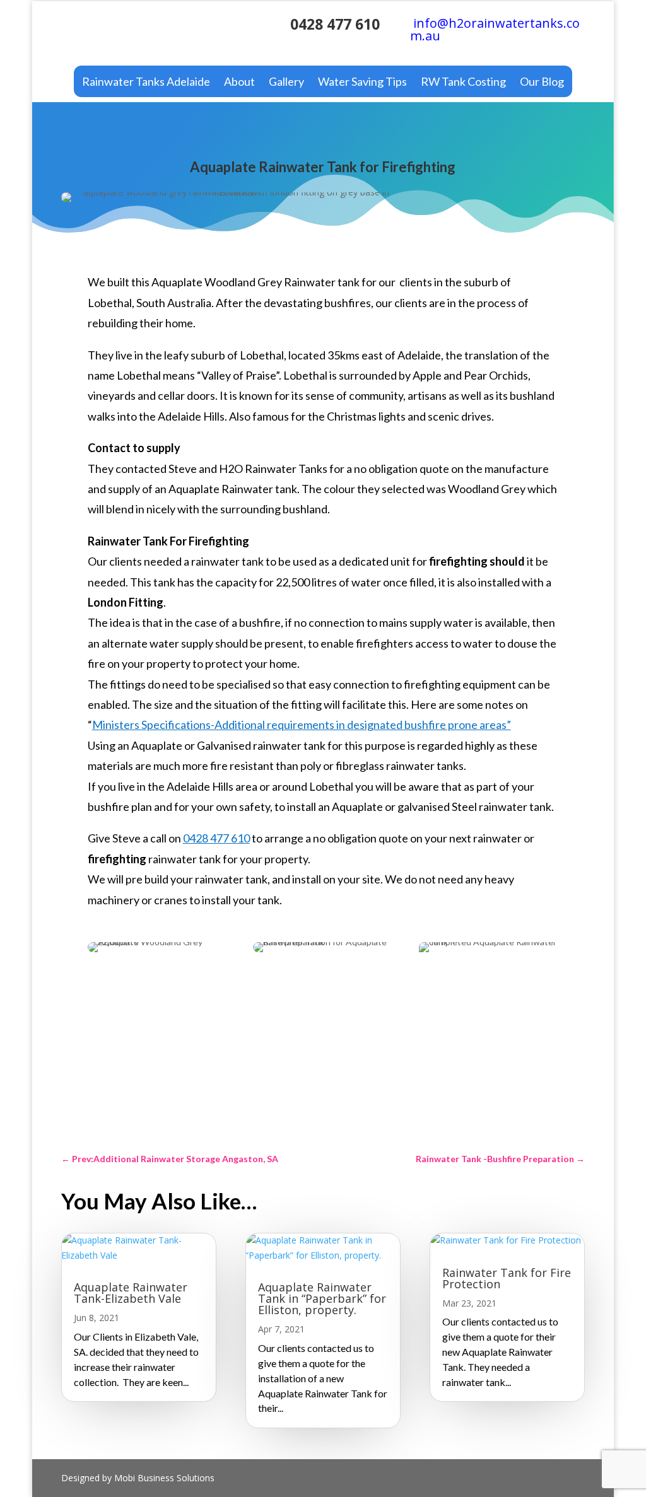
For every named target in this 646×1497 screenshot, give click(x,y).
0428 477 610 (335, 24)
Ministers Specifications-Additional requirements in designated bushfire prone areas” (301, 724)
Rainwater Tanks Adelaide (146, 82)
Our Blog (542, 82)
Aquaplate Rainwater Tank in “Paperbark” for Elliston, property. (322, 1298)
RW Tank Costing (463, 82)
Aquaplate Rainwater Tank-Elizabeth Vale (130, 1292)
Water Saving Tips (362, 82)
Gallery (286, 82)
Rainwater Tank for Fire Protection (506, 1278)
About (239, 82)
